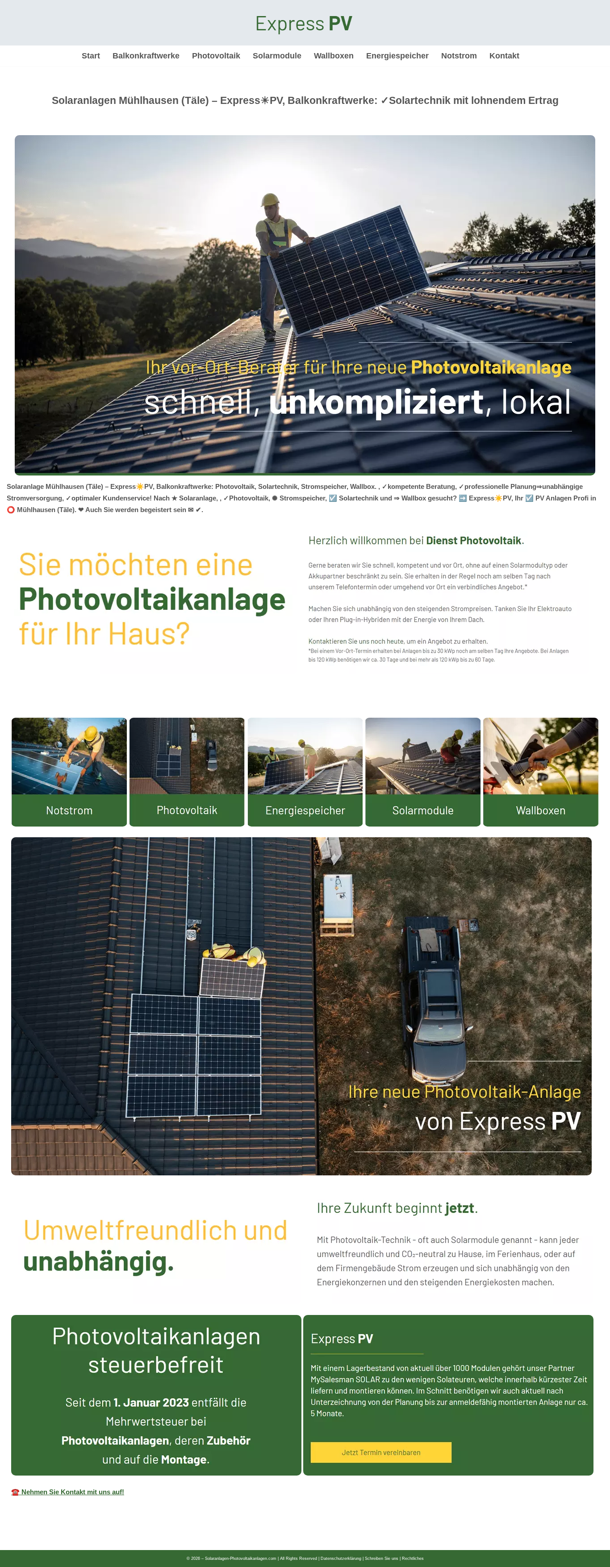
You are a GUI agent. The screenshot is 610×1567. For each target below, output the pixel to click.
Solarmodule (277, 55)
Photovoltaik (216, 55)
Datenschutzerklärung (341, 1558)
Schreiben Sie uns (381, 1558)
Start (91, 55)
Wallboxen (334, 55)
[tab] (11, 708)
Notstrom (459, 55)
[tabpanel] (305, 1111)
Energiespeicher (397, 55)
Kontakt (504, 55)
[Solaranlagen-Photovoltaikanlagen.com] (305, 22)
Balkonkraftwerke (146, 55)
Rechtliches (413, 1558)
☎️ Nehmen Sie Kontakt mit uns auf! (67, 1492)
